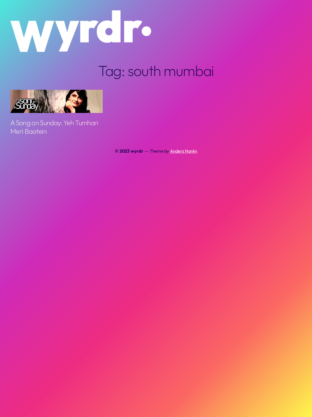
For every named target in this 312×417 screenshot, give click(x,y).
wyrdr (137, 151)
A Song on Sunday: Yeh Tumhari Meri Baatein (54, 127)
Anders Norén (183, 151)
